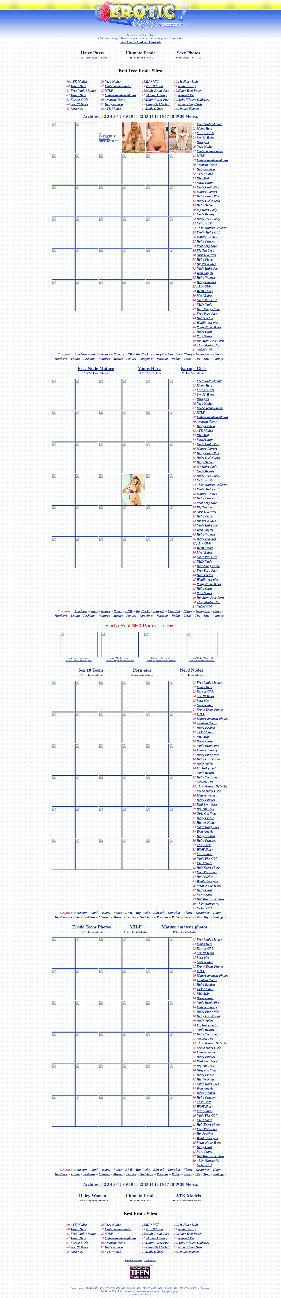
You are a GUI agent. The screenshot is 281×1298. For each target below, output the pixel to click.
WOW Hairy (205, 291)
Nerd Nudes (113, 81)
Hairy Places (205, 259)
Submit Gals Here (133, 1260)
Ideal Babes (204, 295)
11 (136, 116)
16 (162, 116)
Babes (118, 354)
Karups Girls (79, 99)
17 (167, 116)
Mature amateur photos (120, 95)
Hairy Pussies (206, 241)
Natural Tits (186, 95)
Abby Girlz (204, 286)
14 (151, 116)
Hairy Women (206, 277)
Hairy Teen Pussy (190, 90)
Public (176, 358)
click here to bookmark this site (140, 42)
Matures (104, 358)
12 (141, 116)
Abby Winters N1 (208, 345)
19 (177, 116)
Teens (188, 358)
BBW (128, 354)
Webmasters (150, 1260)
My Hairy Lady (188, 81)
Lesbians (89, 358)
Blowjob (158, 354)
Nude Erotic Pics (157, 90)
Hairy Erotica (114, 104)
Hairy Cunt (204, 331)
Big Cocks (143, 354)
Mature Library (156, 95)
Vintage (218, 358)
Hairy (217, 354)
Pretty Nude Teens (209, 327)
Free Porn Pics (207, 313)
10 (131, 116)
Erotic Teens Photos (118, 86)
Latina (75, 358)
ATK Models (79, 81)
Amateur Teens (115, 99)
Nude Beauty (187, 86)
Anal (94, 354)
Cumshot (174, 354)
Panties (131, 358)
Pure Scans (204, 336)
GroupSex (203, 354)
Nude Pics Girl (207, 300)
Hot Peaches (205, 318)
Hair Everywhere (208, 309)
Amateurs (80, 354)
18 (172, 116)
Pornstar (162, 358)
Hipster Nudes (206, 264)
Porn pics (77, 108)
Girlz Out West (206, 255)
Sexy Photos (188, 52)
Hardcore (61, 358)
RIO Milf (152, 81)
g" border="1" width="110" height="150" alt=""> (108, 138)
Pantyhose (146, 358)
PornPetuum (154, 86)
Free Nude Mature (83, 90)
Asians (105, 354)
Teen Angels (205, 273)
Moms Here (78, 86)
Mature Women (188, 108)
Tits (197, 358)
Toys (206, 358)
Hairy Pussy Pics (157, 99)
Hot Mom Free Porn (210, 340)
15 (156, 116)
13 (146, 116)
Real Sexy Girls (207, 246)
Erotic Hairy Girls (190, 104)
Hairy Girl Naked (158, 104)
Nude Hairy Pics (208, 268)
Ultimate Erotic (140, 52)
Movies (191, 116)
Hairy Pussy (92, 52)
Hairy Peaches (206, 282)
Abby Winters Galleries (193, 99)
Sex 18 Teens (79, 104)
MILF (109, 90)
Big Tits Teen (205, 250)
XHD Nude (204, 304)
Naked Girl (204, 349)
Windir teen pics (207, 322)
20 (182, 116)
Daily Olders (154, 108)
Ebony (187, 354)
